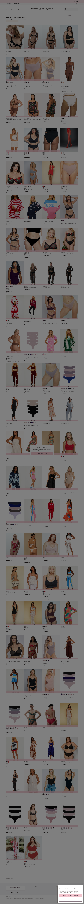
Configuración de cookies (70, 899)
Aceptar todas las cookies (70, 895)
